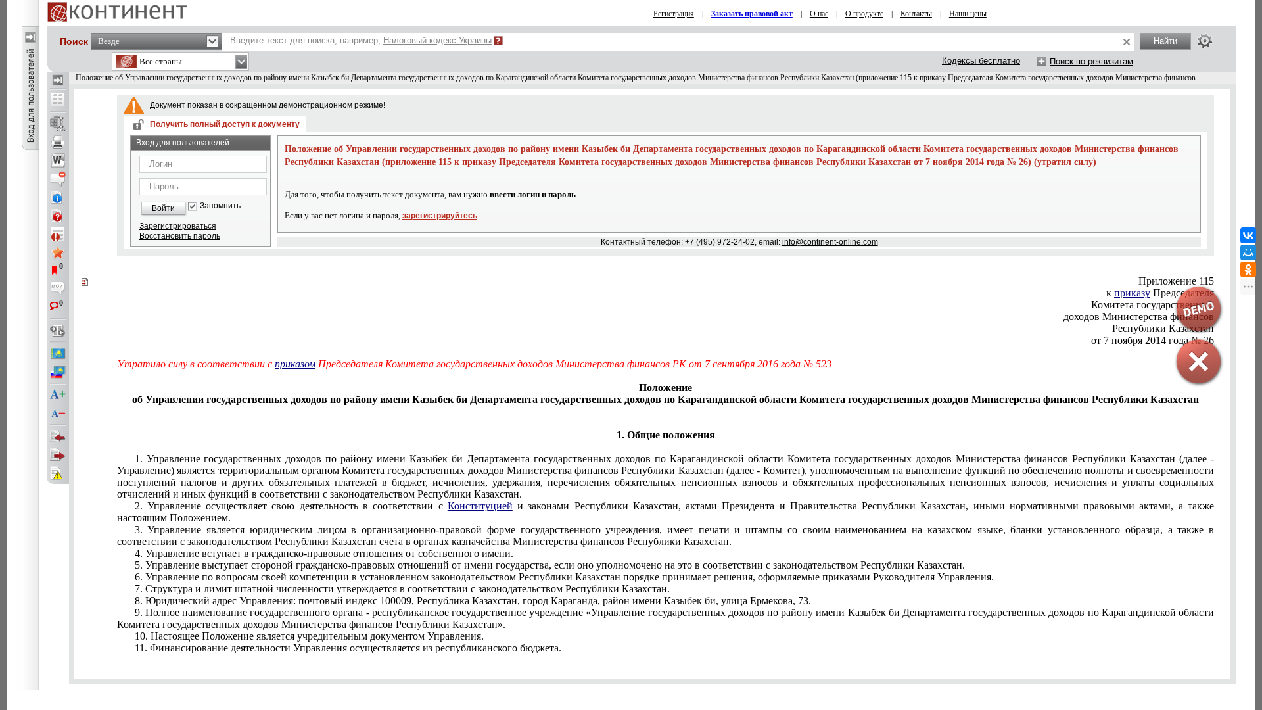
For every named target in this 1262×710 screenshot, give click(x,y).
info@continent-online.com (830, 242)
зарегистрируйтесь (439, 215)
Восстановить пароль (179, 236)
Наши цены (968, 13)
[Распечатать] (58, 142)
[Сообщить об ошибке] (58, 473)
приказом (295, 363)
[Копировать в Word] (58, 160)
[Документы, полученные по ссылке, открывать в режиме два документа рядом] (58, 100)
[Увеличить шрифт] (58, 395)
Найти (1165, 41)
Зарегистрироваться (177, 226)
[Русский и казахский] (58, 372)
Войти (163, 208)
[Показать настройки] (1205, 41)
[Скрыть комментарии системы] (58, 179)
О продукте (864, 13)
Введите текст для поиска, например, (361, 40)
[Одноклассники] (1248, 269)
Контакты (916, 13)
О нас (819, 13)
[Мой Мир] (1248, 252)
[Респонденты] (58, 455)
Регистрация (673, 13)
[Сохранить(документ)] (58, 123)
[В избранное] (58, 252)
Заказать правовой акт (752, 13)
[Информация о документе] (58, 197)
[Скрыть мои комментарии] (58, 289)
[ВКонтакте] (1248, 235)
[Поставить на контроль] (58, 234)
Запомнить (220, 206)
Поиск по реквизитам (1091, 61)
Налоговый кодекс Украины (437, 40)
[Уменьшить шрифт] (58, 413)
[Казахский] (58, 354)
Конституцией (480, 505)
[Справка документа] (58, 216)
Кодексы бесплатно (981, 61)
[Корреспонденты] (58, 436)
